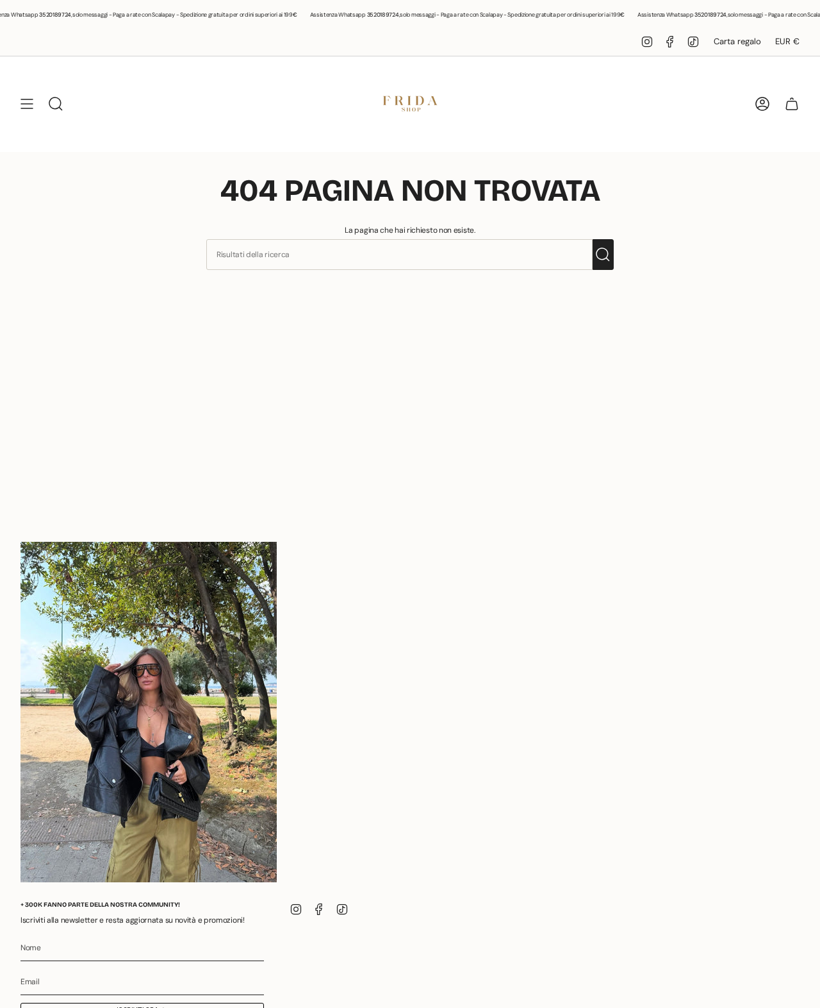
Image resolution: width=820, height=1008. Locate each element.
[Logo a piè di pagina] (148, 712)
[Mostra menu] (27, 103)
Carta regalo (737, 41)
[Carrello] (792, 103)
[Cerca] (603, 254)
